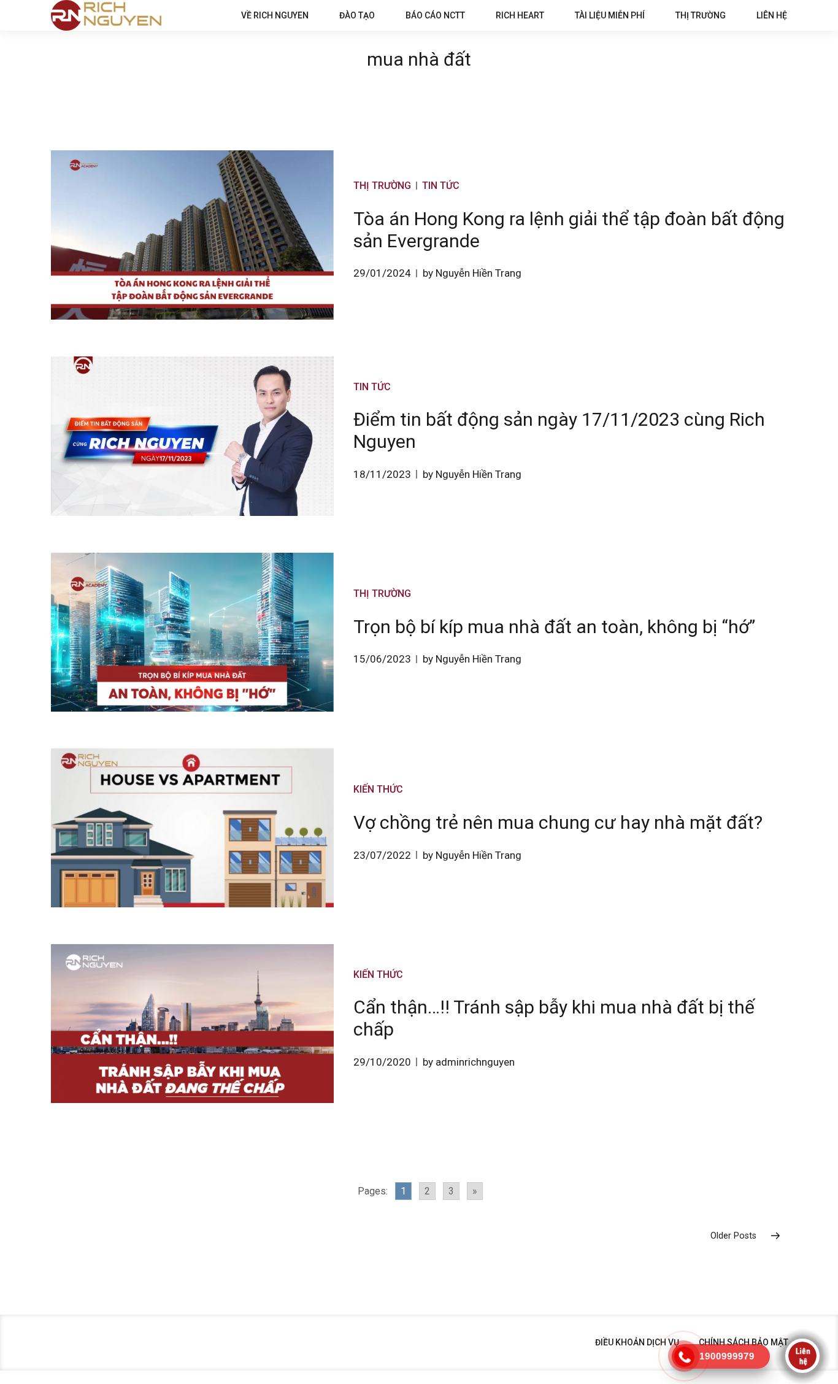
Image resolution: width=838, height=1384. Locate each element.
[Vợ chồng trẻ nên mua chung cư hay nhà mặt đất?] (192, 827)
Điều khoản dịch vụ (637, 1342)
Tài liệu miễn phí (610, 15)
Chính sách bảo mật (743, 1342)
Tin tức (440, 185)
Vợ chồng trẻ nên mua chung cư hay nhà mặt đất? (558, 822)
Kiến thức (378, 789)
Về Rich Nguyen (275, 15)
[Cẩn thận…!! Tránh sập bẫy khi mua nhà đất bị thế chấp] (192, 1023)
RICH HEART (520, 15)
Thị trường (700, 15)
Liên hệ (771, 15)
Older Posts (733, 1236)
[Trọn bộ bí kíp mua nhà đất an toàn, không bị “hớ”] (192, 632)
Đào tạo (357, 15)
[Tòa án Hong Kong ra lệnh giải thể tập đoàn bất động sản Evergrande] (192, 235)
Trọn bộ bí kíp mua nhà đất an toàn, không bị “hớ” (554, 626)
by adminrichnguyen (469, 1062)
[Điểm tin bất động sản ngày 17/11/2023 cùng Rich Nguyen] (192, 435)
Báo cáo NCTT (435, 15)
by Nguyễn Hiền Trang (472, 273)
